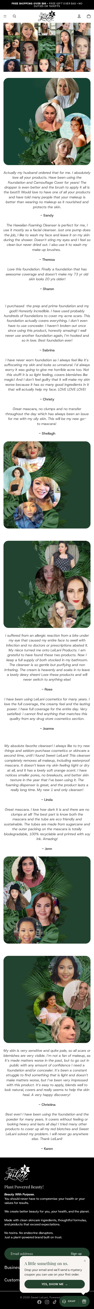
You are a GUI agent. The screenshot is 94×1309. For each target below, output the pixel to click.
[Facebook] (39, 1302)
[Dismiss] (85, 1261)
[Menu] (5, 16)
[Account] (79, 16)
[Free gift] (84, 1301)
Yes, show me (52, 1284)
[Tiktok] (54, 1302)
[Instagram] (47, 1302)
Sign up (76, 1254)
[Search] (14, 16)
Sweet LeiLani (39, 1297)
